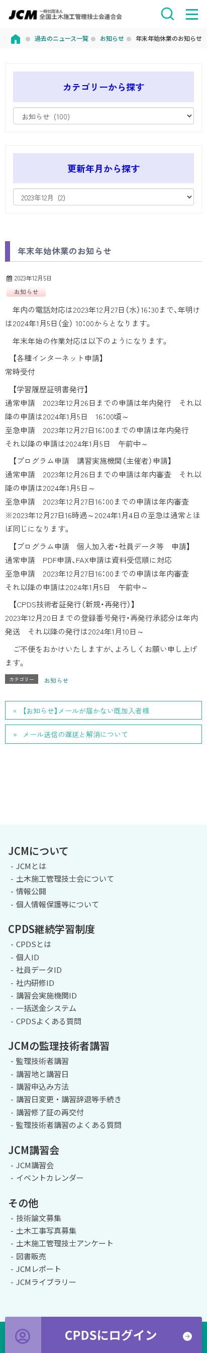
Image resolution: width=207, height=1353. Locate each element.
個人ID (27, 957)
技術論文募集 (38, 1218)
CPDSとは (33, 944)
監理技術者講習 (42, 1060)
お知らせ (26, 291)
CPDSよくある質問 (48, 1021)
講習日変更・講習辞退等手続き (69, 1099)
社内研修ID (35, 982)
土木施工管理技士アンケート (65, 1243)
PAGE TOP (194, 823)
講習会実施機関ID (46, 995)
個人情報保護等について (57, 904)
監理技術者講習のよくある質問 (69, 1124)
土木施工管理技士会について (65, 878)
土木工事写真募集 (46, 1230)
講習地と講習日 (42, 1074)
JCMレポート (38, 1268)
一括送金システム (46, 1008)
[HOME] (15, 38)
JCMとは (31, 866)
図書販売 (31, 1256)
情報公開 (31, 891)
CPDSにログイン (103, 1335)
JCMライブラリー (46, 1281)
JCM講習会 (35, 1165)
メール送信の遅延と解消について (75, 734)
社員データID (39, 969)
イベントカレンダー (50, 1177)
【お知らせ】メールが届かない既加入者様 (86, 710)
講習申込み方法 (42, 1086)
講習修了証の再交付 (50, 1112)
